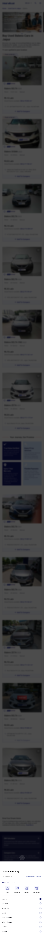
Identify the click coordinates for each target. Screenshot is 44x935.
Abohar (5, 904)
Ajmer (4, 931)
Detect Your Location (34, 877)
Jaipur (4, 899)
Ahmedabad (7, 917)
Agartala (5, 908)
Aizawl (4, 927)
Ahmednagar (7, 922)
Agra (4, 913)
